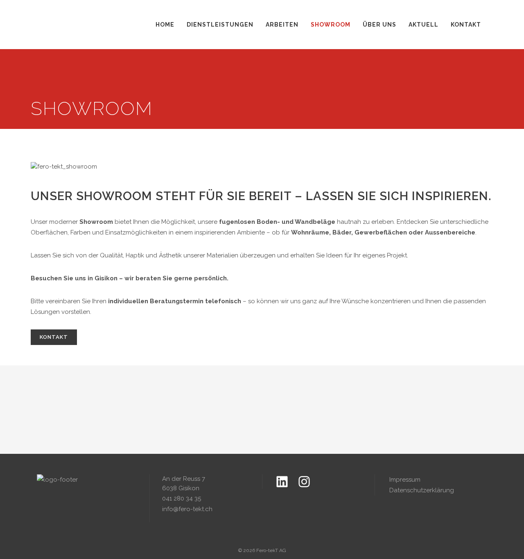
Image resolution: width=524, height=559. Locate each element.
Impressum (404, 479)
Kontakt (54, 337)
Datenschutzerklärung (421, 490)
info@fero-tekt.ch (187, 509)
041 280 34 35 (181, 498)
